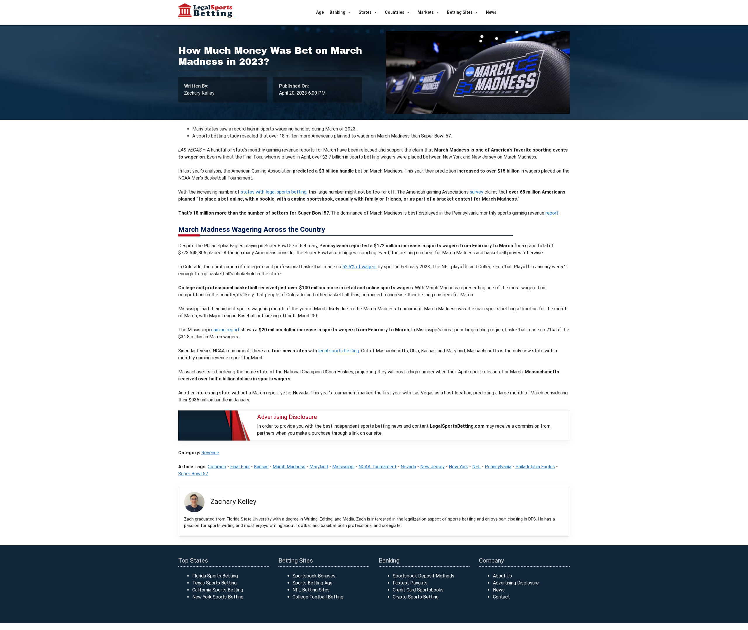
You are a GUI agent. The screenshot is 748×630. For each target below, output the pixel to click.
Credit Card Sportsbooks (418, 590)
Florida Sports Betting (215, 576)
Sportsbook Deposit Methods (423, 576)
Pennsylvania (498, 466)
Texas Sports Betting (214, 583)
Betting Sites (460, 12)
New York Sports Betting (217, 597)
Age (320, 12)
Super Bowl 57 (193, 473)
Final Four (240, 466)
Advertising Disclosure (516, 583)
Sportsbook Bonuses (313, 576)
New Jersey (432, 466)
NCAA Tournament (377, 466)
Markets (426, 12)
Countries (394, 12)
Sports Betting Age (312, 583)
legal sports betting (338, 351)
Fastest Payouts (410, 583)
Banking (337, 12)
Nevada (408, 466)
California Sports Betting (217, 590)
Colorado (217, 466)
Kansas (261, 466)
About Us (502, 576)
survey (476, 192)
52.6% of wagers (359, 266)
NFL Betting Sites (311, 590)
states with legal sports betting (274, 192)
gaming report (225, 330)
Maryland (318, 466)
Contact (501, 597)
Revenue (210, 452)
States (365, 12)
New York (458, 466)
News (491, 12)
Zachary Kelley (199, 93)
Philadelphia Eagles (535, 466)
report (552, 213)
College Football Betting (317, 597)
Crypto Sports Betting (416, 597)
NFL (476, 466)
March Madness (289, 466)
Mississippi (343, 466)
